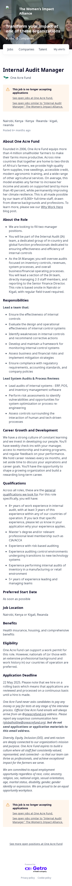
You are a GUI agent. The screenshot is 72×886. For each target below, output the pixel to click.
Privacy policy (28, 877)
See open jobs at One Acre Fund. (33, 98)
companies (26, 49)
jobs (10, 49)
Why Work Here (52, 207)
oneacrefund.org (35, 714)
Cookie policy (44, 877)
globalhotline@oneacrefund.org (24, 722)
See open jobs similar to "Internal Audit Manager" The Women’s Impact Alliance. (38, 105)
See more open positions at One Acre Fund (36, 844)
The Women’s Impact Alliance (36, 11)
